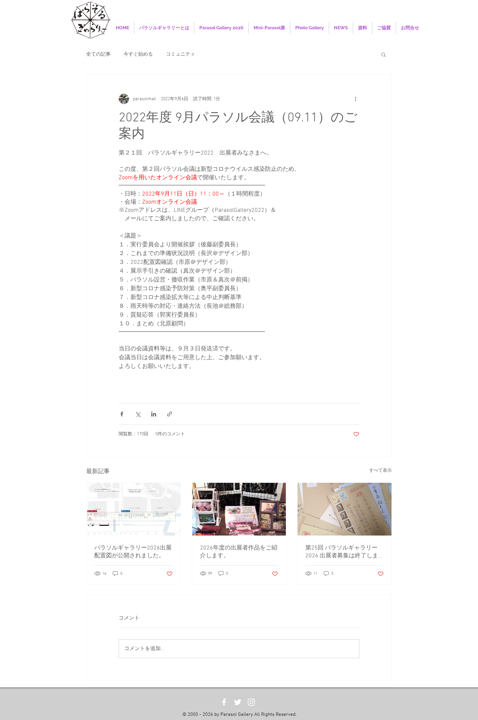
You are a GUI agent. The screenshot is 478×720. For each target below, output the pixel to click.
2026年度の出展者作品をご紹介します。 (238, 552)
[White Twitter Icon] (238, 702)
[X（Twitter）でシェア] (138, 414)
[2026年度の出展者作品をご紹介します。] (239, 509)
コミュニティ (180, 54)
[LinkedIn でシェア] (154, 414)
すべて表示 (380, 470)
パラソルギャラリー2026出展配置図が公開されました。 (133, 552)
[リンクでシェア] (169, 414)
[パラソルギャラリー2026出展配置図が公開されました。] (133, 509)
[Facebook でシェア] (122, 414)
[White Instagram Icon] (251, 702)
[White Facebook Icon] (224, 702)
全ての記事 (98, 54)
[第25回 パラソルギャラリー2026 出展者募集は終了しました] (345, 509)
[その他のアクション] (355, 99)
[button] (383, 54)
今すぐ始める (138, 54)
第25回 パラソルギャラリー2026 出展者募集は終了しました (341, 552)
